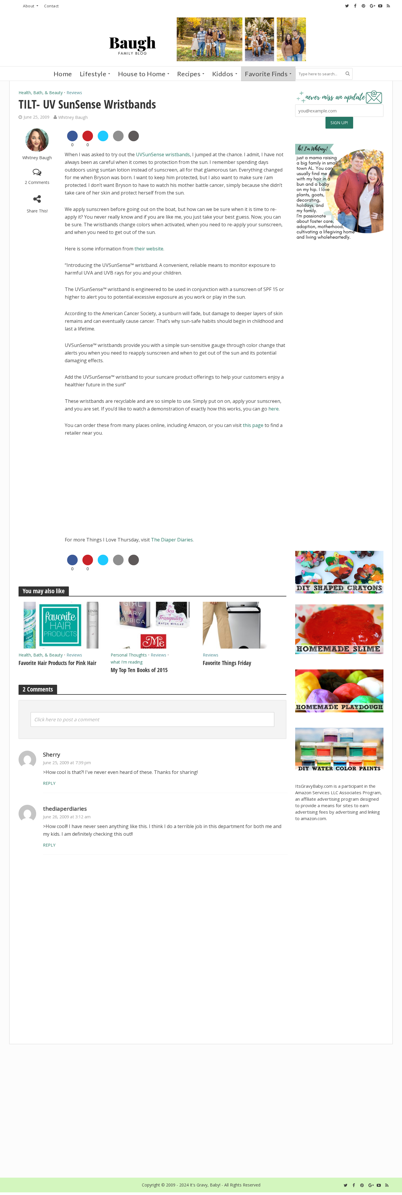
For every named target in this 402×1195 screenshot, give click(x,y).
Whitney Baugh (73, 117)
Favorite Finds (266, 74)
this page (253, 425)
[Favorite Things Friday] (244, 624)
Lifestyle (93, 74)
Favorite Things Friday (227, 663)
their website (148, 248)
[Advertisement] (339, 501)
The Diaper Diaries (172, 539)
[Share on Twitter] (103, 139)
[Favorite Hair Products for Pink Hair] (60, 624)
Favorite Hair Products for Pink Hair (57, 663)
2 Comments (37, 182)
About (28, 6)
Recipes (189, 74)
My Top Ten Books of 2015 (139, 670)
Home (63, 74)
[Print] (133, 139)
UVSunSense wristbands (163, 154)
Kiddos (222, 74)
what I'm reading (126, 662)
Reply (49, 783)
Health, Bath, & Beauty (41, 92)
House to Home (142, 74)
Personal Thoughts (129, 655)
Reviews (74, 92)
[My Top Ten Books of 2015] (152, 624)
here (273, 408)
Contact (51, 6)
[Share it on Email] (118, 139)
